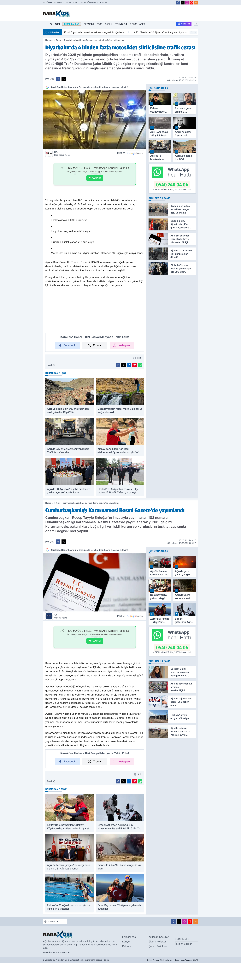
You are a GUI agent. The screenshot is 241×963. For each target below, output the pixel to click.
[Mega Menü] (45, 24)
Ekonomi (89, 24)
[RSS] (196, 2)
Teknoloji (121, 24)
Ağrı (57, 24)
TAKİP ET (96, 178)
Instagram (125, 345)
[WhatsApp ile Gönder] (140, 365)
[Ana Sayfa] (51, 24)
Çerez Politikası (158, 946)
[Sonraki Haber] (195, 32)
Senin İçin (185, 24)
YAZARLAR (53, 921)
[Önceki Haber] (191, 32)
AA (60, 616)
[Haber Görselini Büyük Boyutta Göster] (94, 119)
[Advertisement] (30, 69)
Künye (49, 2)
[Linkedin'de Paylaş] (129, 365)
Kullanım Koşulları (159, 936)
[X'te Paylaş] (64, 79)
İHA (62, 153)
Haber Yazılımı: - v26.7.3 (172, 960)
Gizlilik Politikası (158, 941)
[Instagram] (187, 2)
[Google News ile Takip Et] (135, 153)
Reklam (60, 2)
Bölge (58, 40)
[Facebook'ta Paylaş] (58, 79)
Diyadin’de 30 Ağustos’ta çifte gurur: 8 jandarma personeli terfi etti (170, 32)
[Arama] (196, 24)
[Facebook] (178, 2)
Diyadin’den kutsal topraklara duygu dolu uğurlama (94, 32)
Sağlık (109, 24)
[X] (183, 2)
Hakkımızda (129, 936)
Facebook (70, 345)
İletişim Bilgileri (183, 943)
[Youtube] (191, 2)
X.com (97, 345)
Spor (99, 24)
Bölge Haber (137, 24)
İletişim (73, 2)
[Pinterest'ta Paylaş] (134, 365)
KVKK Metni (182, 939)
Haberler (49, 40)
